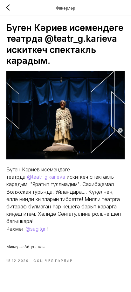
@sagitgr (35, 229)
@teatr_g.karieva (46, 177)
